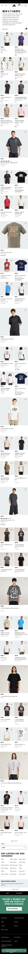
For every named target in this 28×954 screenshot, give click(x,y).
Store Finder (4, 918)
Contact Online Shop (19, 918)
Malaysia (16, 951)
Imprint (16, 941)
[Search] (22, 5)
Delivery (16, 925)
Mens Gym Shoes (21, 871)
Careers (3, 925)
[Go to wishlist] (6, 5)
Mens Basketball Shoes (4, 862)
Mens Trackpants (22, 865)
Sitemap (16, 921)
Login (7, 893)
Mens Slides (22, 862)
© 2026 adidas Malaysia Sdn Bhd (6, 946)
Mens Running (14, 865)
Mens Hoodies (5, 874)
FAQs (2, 921)
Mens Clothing (5, 865)
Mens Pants (13, 862)
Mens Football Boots (5, 868)
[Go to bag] (25, 5)
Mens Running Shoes (14, 868)
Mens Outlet (22, 874)
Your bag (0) (19, 893)
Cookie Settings (5, 937)
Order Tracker (4, 929)
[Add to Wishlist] (11, 34)
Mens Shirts (13, 871)
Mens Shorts (22, 859)
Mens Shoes (13, 874)
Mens (2, 859)
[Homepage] (14, 6)
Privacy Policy (17, 937)
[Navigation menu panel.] (2, 5)
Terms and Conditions (6, 941)
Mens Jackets (13, 859)
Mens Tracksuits (22, 868)
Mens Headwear (3, 871)
